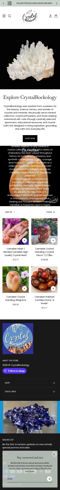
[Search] (9, 15)
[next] (56, 3)
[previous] (3, 3)
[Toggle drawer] (4, 16)
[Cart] (56, 15)
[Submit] (49, 478)
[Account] (50, 15)
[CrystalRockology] (30, 16)
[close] (54, 454)
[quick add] (24, 240)
